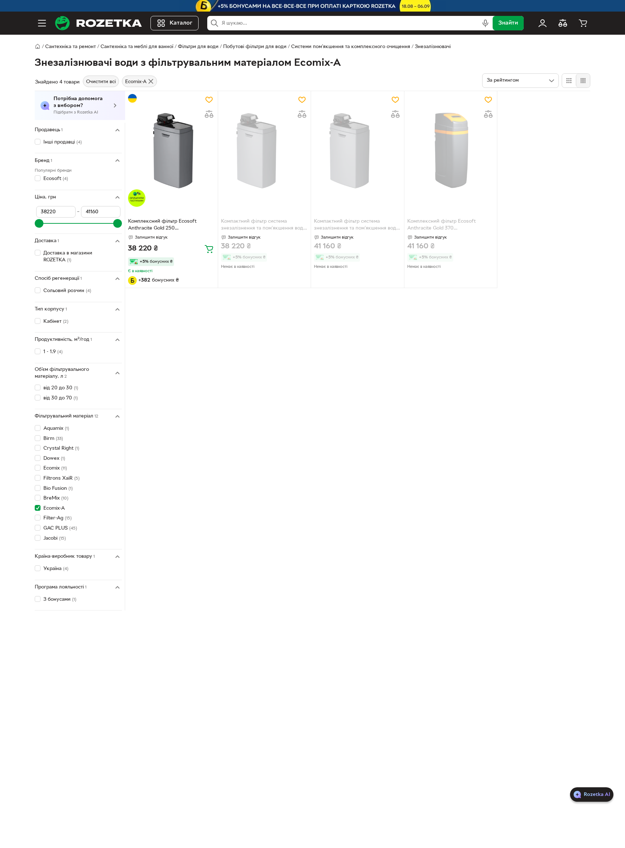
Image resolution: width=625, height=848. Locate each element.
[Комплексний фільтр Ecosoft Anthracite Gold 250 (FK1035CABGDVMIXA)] (171, 150)
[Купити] (209, 248)
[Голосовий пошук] (485, 23)
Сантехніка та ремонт (70, 46)
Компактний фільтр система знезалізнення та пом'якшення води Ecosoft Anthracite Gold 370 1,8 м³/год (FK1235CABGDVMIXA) (356, 225)
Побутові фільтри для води (254, 46)
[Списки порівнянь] (563, 23)
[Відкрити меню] (42, 23)
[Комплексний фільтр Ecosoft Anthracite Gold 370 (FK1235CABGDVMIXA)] (450, 150)
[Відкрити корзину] (583, 23)
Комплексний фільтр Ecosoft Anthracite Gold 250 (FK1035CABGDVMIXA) (162, 225)
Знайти (508, 23)
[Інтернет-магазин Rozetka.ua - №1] (98, 23)
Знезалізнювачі (433, 46)
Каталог (181, 23)
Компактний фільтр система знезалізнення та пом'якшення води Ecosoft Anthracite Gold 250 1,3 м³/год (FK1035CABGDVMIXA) (263, 225)
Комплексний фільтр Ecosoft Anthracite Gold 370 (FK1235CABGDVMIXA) (441, 225)
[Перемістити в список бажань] (209, 100)
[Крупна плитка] (569, 80)
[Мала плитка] (583, 80)
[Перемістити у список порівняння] (209, 114)
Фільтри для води (198, 46)
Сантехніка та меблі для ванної (137, 46)
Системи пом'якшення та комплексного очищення (350, 46)
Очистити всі (101, 82)
